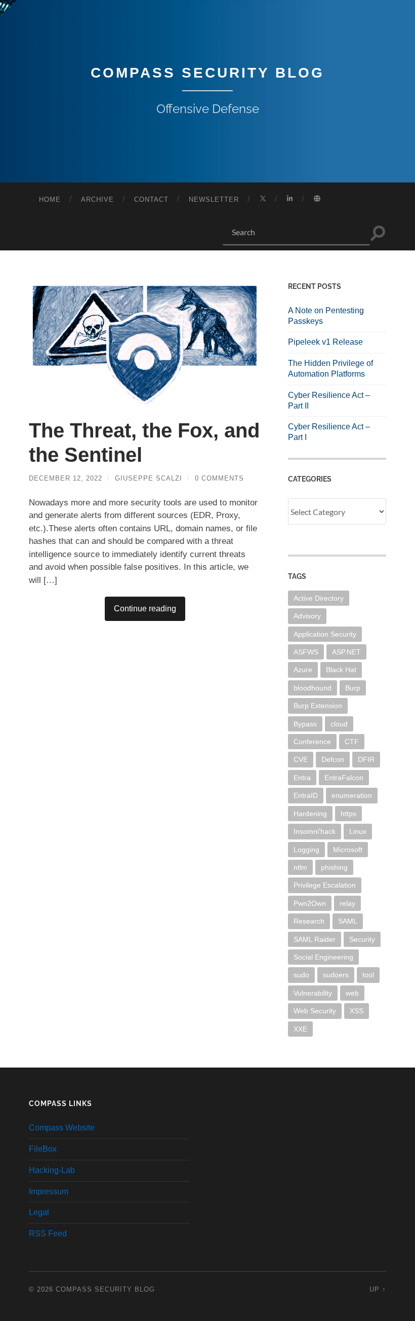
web (352, 993)
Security (362, 939)
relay (347, 903)
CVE (301, 759)
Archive (97, 199)
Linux (357, 831)
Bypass (305, 724)
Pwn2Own (310, 903)
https (348, 814)
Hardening (310, 814)
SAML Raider (315, 939)
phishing (334, 867)
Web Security (315, 1011)
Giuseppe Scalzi (148, 478)
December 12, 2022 (65, 478)
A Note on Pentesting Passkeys (326, 315)
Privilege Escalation (325, 885)
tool (368, 975)
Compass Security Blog (207, 73)
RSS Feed (48, 1233)
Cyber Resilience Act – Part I (329, 432)
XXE (300, 1029)
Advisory (307, 616)
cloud (339, 724)
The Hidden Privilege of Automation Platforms (330, 368)
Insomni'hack (315, 831)
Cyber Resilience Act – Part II (329, 400)
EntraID (306, 795)
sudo (301, 975)
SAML (347, 921)
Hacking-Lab (52, 1170)
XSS (356, 1011)
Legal (39, 1212)
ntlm (300, 867)
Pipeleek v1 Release (325, 342)
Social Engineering (323, 957)
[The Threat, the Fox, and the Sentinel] (145, 343)
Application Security (325, 634)
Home (50, 199)
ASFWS (306, 652)
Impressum (48, 1191)
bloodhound (312, 688)
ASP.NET (346, 652)
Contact (151, 199)
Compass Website (62, 1127)
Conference (312, 742)
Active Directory (319, 598)
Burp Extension (318, 706)
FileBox (43, 1149)
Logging (306, 850)
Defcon (332, 759)
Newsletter (214, 199)
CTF (352, 742)
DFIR (366, 759)
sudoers (336, 975)
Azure (303, 670)
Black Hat (341, 670)
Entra (302, 778)
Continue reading (145, 608)
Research (309, 921)
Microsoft (347, 850)
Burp (352, 688)
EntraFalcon (343, 778)
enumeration (351, 795)
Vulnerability (313, 993)
